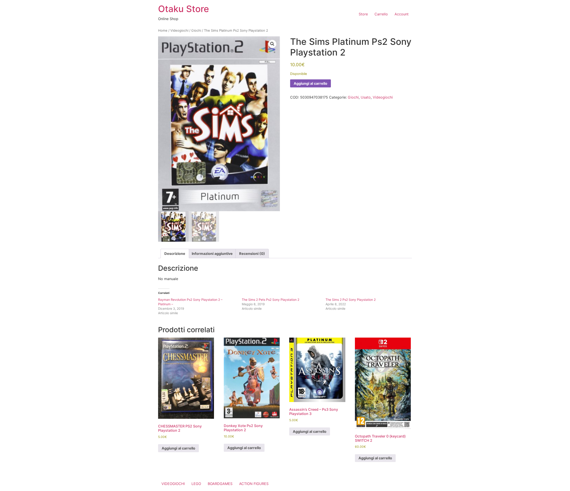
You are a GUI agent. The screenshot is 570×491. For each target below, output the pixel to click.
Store (363, 14)
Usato (366, 97)
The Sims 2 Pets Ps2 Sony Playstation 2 (270, 299)
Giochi (196, 31)
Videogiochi (179, 31)
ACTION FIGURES (254, 483)
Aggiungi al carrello (310, 83)
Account (402, 14)
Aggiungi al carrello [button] (178, 448)
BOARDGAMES (220, 483)
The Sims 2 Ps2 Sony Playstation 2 (351, 299)
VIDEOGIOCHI (173, 483)
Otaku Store (183, 8)
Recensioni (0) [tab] (252, 253)
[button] (272, 44)
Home (162, 31)
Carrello (381, 14)
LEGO (196, 483)
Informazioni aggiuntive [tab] (212, 253)
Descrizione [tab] (174, 253)
